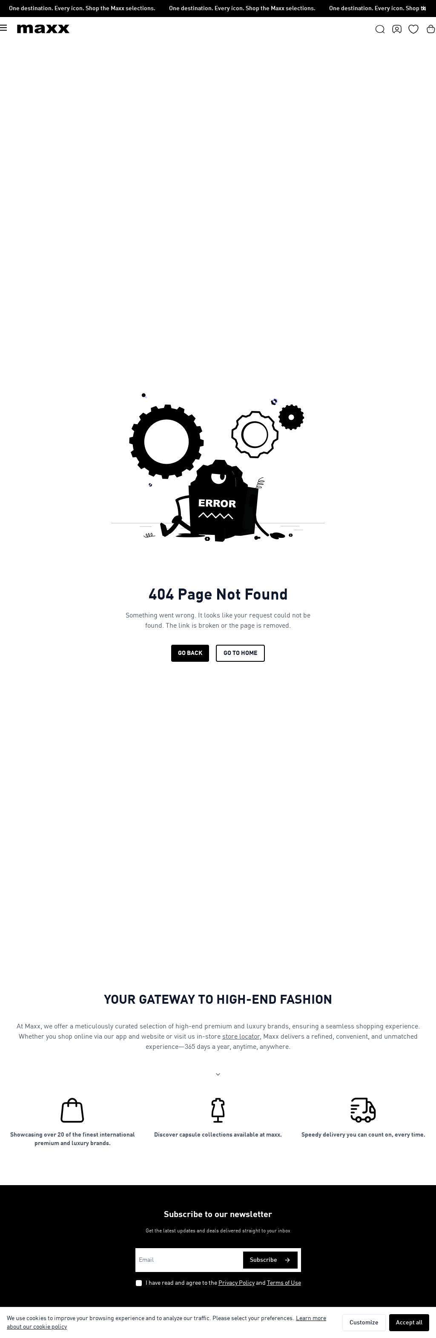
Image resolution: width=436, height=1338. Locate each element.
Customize (364, 1323)
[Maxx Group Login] (397, 29)
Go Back (190, 653)
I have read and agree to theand (223, 1283)
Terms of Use (284, 1283)
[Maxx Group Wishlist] (413, 29)
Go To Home (240, 653)
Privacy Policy (236, 1283)
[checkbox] (138, 1283)
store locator (241, 1037)
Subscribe (263, 1260)
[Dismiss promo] (423, 8)
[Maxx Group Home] (43, 29)
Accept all (409, 1323)
